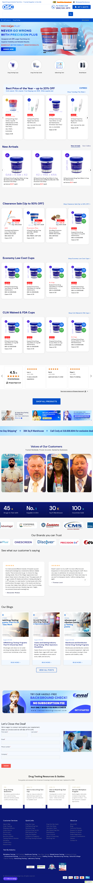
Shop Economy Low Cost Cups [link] (78, 258)
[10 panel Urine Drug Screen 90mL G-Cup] (78, 273)
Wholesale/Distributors (83, 2)
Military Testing (36, 856)
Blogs (71, 826)
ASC (6, 228)
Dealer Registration (76, 834)
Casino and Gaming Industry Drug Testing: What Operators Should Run (45, 645)
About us (73, 820)
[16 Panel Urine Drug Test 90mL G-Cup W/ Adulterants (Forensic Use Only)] (56, 105)
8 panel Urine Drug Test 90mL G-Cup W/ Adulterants (56, 286)
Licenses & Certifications (77, 836)
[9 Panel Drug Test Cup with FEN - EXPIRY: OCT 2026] (34, 218)
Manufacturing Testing (61, 856)
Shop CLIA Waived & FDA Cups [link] (79, 313)
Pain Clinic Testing (43, 854)
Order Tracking (7, 826)
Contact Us (73, 840)
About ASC (73, 824)
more (39, 867)
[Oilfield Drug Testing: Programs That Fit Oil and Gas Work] (15, 624)
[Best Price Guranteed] (64, 2)
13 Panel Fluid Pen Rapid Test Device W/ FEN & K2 (33, 121)
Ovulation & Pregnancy (32, 836)
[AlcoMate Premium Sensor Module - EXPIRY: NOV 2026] (56, 218)
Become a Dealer (8, 836)
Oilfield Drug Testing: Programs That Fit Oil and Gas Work (15, 644)
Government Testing (25, 856)
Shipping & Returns (9, 828)
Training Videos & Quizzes (11, 838)
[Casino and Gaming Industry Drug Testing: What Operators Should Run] (46, 624)
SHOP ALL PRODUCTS (46, 401)
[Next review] (91, 376)
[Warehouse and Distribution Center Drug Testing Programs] (77, 624)
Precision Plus (10, 116)
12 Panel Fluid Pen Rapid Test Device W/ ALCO (77, 121)
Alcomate (53, 228)
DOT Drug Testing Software (34, 838)
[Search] (70, 14)
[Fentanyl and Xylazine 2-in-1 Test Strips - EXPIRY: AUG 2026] (12, 218)
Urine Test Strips (51, 826)
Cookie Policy (7, 842)
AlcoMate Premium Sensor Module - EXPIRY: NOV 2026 (55, 232)
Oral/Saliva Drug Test (32, 826)
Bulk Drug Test (50, 838)
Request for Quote (75, 832)
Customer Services (10, 820)
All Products (7, 20)
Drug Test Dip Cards (52, 824)
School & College (75, 856)
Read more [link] (15, 662)
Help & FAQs (6, 824)
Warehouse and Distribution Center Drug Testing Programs (77, 644)
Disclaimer (6, 840)
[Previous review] (2, 376)
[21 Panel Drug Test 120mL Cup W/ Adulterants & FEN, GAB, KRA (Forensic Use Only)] (12, 105)
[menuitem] (62, 2)
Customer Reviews (75, 828)
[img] (13, 376)
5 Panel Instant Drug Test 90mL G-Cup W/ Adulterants (11, 288)
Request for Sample (76, 830)
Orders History (7, 830)
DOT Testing (20, 854)
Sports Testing (8, 858)
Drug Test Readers (31, 834)
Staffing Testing (48, 856)
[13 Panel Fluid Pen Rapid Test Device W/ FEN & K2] (34, 105)
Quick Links (30, 820)
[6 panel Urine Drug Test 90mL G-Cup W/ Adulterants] (78, 218)
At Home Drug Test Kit (32, 830)
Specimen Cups (30, 828)
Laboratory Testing (34, 858)
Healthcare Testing (31, 854)
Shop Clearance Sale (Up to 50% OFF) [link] (76, 204)
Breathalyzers (50, 832)
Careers (72, 838)
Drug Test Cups (30, 824)
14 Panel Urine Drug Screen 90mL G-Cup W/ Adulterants (77, 340)
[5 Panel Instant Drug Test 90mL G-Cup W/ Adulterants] (12, 273)
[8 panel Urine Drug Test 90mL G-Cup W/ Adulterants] (56, 273)
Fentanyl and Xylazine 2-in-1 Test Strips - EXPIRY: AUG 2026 (12, 232)
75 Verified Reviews (13, 379)
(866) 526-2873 (63, 8)
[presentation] (3, 118)
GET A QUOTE (82, 7)
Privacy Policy (7, 834)
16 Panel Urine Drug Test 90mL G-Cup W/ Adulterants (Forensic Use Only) (55, 122)
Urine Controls (50, 834)
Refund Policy (7, 844)
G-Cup (51, 116)
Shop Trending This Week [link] (76, 92)
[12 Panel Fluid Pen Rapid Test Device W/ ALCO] (78, 105)
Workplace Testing (9, 854)
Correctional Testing (11, 856)
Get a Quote (85, 20)
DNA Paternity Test (31, 832)
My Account (6, 832)
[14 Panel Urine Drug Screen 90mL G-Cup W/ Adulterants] (78, 327)
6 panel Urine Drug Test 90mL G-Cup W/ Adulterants (78, 233)
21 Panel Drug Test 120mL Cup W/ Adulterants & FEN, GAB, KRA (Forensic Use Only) (12, 122)
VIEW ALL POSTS (46, 670)
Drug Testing (16, 20)
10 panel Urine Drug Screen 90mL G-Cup (77, 287)
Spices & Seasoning (52, 836)
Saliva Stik (30, 116)
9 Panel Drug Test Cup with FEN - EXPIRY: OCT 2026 (34, 232)
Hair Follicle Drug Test (52, 830)
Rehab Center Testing (57, 854)
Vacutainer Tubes (51, 828)
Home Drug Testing (20, 858)
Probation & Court (70, 854)
